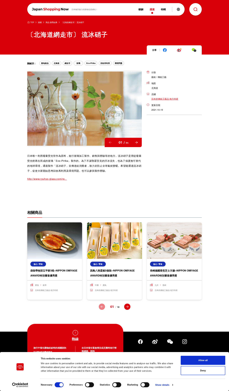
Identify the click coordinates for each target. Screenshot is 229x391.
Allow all (203, 360)
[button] (110, 142)
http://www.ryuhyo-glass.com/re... (47, 179)
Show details (162, 385)
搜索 (40, 22)
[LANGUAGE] (178, 9)
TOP (32, 22)
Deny (203, 370)
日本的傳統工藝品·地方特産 (164, 98)
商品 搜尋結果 (51, 22)
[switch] (89, 384)
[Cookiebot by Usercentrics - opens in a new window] (20, 385)
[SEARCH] (195, 9)
